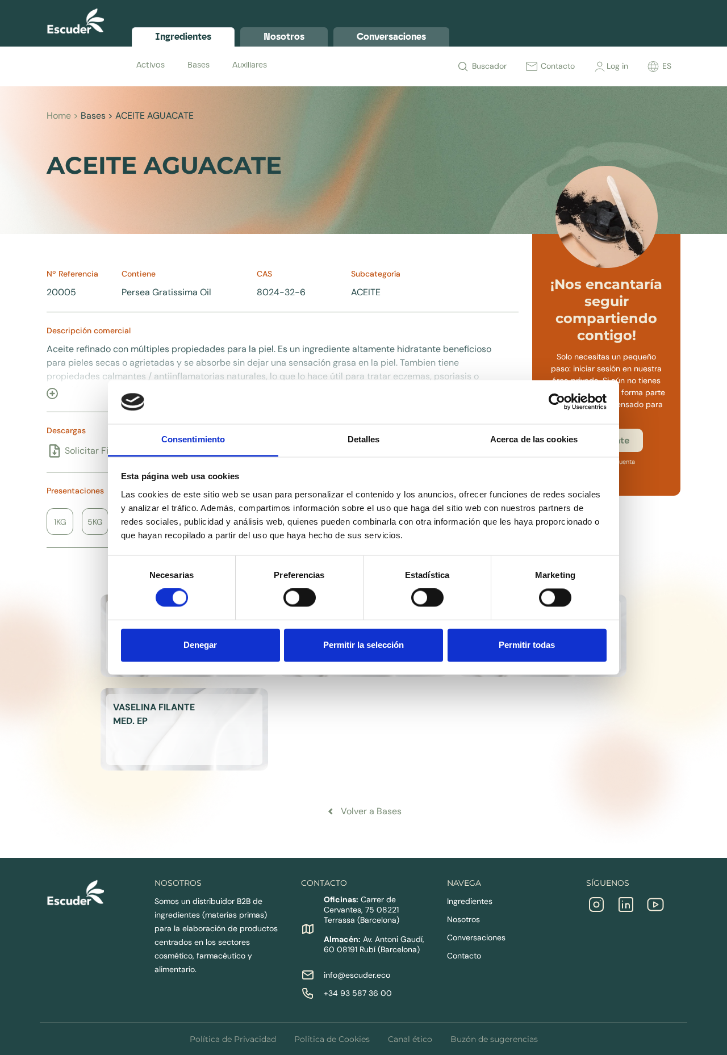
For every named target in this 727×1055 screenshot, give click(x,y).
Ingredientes (469, 901)
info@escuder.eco (357, 975)
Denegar (200, 645)
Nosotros (463, 919)
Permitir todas (527, 645)
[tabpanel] (406, 65)
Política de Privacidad (233, 1039)
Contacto (464, 956)
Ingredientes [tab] (183, 36)
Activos (150, 65)
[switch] (299, 598)
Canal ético (410, 1039)
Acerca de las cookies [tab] (534, 439)
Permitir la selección (363, 645)
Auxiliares (249, 65)
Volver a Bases (371, 811)
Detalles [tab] (364, 439)
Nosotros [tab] (284, 36)
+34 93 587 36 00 (358, 993)
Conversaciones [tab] (391, 36)
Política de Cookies (332, 1039)
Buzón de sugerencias (494, 1039)
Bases (198, 65)
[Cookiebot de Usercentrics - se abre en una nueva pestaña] (557, 402)
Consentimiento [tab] (193, 439)
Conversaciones (476, 937)
